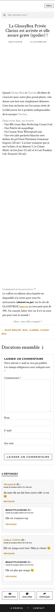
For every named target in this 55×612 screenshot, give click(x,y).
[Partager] (44, 593)
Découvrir (10, 597)
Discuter (27, 597)
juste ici (23, 306)
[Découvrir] (10, 593)
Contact (38, 608)
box (25, 330)
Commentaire (12, 378)
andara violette (12, 540)
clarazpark (10, 484)
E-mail (7, 430)
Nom (7, 417)
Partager (44, 597)
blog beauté (13, 330)
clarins (34, 330)
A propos (17, 608)
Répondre (9, 501)
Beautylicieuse (16, 510)
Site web (9, 443)
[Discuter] (27, 593)
